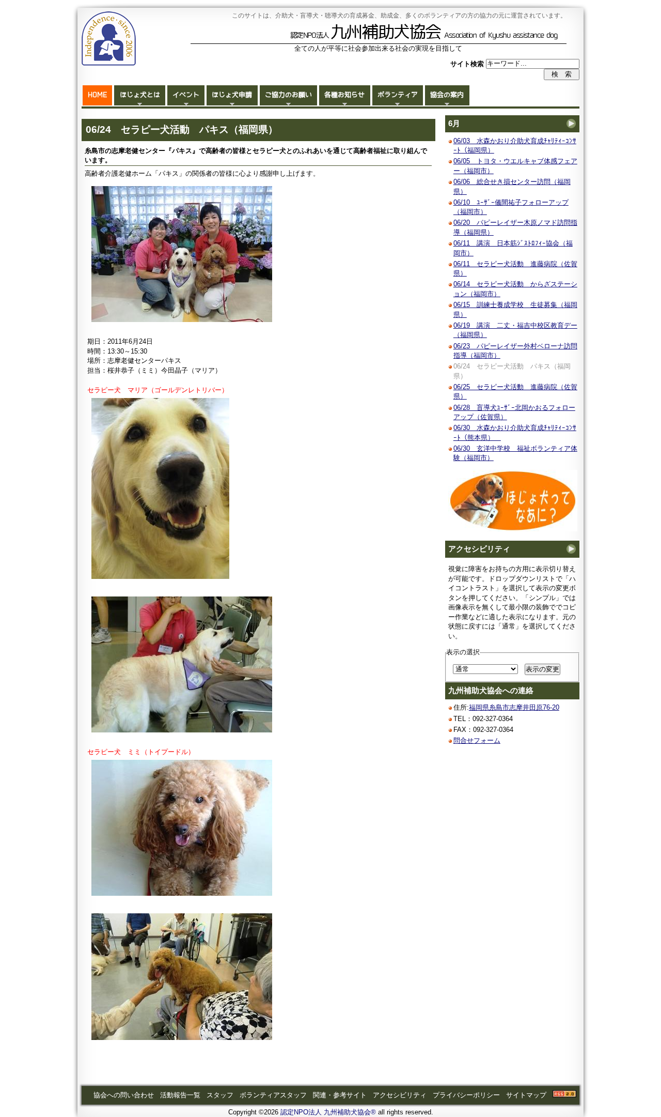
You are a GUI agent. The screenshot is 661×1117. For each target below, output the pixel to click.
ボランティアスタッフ (273, 1095)
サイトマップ (526, 1095)
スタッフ (220, 1095)
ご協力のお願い (288, 95)
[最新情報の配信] (564, 1095)
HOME (97, 95)
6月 (454, 123)
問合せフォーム (476, 740)
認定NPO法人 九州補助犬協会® (328, 1112)
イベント (185, 95)
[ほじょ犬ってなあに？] (512, 529)
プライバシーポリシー (466, 1095)
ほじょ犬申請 (232, 95)
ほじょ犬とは (140, 95)
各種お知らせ (344, 95)
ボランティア (397, 95)
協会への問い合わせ (123, 1095)
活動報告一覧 (180, 1095)
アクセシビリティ (479, 549)
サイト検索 (468, 63)
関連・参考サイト (340, 1095)
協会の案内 (447, 95)
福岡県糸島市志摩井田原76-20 (514, 707)
